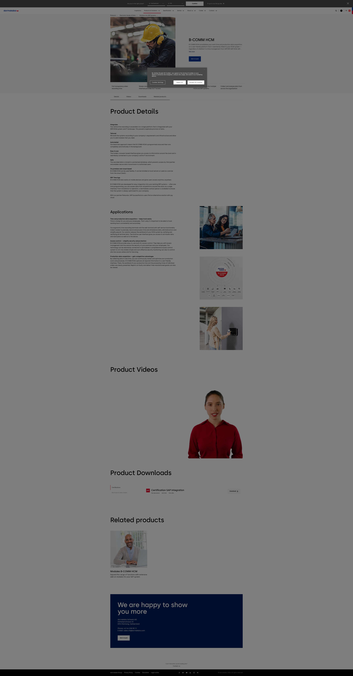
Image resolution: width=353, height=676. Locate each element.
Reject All (179, 82)
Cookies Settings (157, 82)
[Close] (204, 70)
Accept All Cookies (195, 82)
